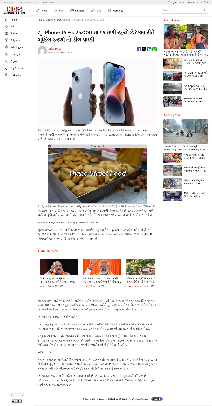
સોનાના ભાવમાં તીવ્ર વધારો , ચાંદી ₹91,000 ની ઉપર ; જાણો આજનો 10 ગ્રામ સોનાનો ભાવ (195, 61)
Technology (17, 75)
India (20, 2)
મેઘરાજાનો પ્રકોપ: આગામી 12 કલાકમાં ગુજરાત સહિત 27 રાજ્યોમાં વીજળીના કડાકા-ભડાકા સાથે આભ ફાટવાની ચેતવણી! (194, 87)
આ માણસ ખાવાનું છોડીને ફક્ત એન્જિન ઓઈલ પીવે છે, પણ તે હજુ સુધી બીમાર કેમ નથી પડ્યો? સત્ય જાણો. (185, 53)
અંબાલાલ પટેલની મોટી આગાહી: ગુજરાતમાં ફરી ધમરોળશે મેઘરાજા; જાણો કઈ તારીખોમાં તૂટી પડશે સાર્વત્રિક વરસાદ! (185, 147)
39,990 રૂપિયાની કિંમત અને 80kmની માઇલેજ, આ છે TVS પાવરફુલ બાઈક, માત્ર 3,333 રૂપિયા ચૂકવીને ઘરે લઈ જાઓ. (195, 99)
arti (44, 286)
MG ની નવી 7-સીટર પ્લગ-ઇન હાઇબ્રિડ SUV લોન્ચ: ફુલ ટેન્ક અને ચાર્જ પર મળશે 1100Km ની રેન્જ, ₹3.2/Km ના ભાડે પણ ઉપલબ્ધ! (195, 194)
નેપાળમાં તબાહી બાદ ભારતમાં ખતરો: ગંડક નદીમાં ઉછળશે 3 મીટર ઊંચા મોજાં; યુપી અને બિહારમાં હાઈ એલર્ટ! (196, 168)
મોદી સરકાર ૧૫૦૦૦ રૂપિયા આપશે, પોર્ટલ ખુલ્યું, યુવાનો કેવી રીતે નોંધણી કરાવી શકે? (101, 280)
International (9, 2)
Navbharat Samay (119, 399)
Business (79, 11)
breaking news (53, 20)
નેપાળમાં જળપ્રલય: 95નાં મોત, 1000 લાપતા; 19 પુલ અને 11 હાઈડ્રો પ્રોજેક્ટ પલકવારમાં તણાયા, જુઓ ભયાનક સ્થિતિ (195, 181)
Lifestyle (15, 55)
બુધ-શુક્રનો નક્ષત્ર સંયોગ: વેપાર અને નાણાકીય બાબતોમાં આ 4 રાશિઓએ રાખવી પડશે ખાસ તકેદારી (194, 156)
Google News (48, 2)
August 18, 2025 (98, 286)
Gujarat (28, 2)
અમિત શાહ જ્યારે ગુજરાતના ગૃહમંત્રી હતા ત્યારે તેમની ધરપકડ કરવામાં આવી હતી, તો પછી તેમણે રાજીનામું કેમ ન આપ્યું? (57, 280)
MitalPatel (133, 286)
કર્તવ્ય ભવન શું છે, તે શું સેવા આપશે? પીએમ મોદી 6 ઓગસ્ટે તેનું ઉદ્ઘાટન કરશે (144, 280)
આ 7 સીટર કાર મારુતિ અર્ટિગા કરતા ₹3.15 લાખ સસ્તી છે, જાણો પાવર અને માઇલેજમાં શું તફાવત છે (196, 74)
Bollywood (16, 40)
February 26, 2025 (56, 52)
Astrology (118, 11)
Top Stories (17, 68)
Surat (36, 2)
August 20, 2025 (55, 286)
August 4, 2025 (147, 286)
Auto (98, 11)
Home (44, 11)
